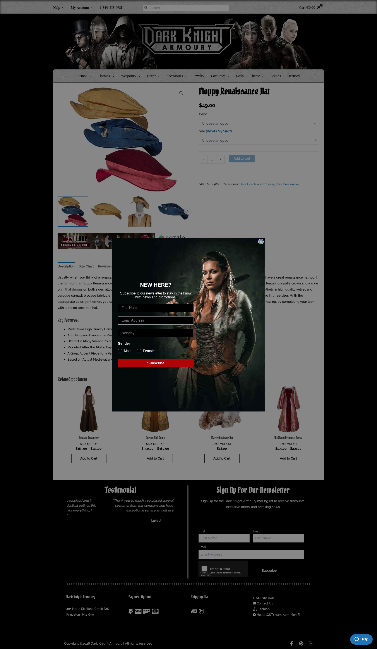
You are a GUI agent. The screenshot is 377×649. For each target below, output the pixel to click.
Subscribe (155, 363)
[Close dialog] (261, 241)
